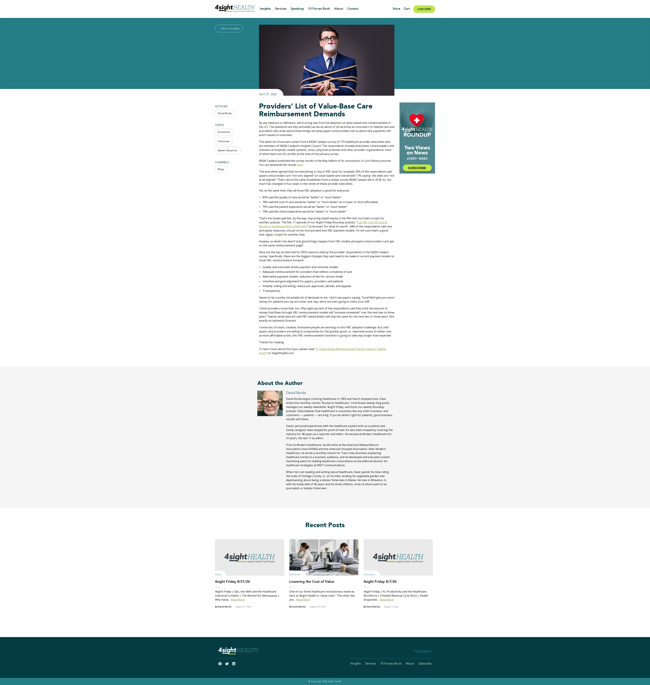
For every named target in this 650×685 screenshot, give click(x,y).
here (300, 165)
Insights (265, 8)
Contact (353, 8)
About (338, 8)
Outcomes (223, 141)
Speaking (297, 8)
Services (280, 8)
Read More (238, 600)
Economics (224, 132)
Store (396, 8)
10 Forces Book (319, 8)
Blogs (221, 169)
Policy (218, 574)
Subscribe (424, 9)
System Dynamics (227, 150)
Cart (407, 8)
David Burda (225, 113)
